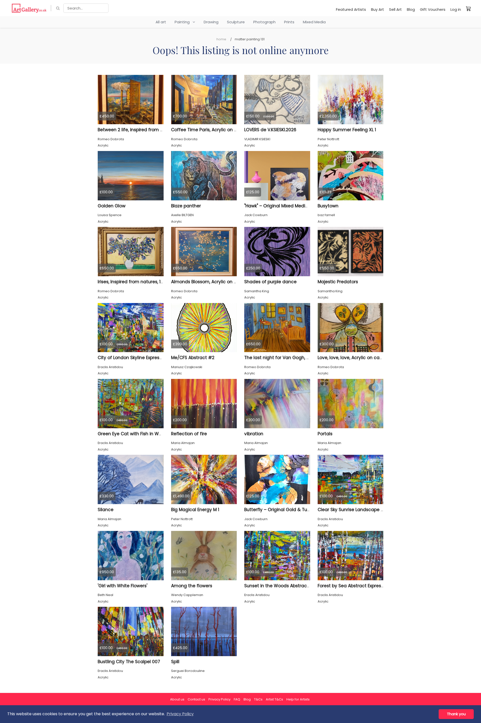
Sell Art (395, 9)
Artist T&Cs (274, 699)
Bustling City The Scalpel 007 (129, 662)
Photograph (264, 22)
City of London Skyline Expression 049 (138, 358)
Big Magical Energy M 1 (195, 510)
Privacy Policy (219, 699)
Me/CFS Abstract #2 (192, 358)
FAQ (237, 699)
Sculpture (236, 22)
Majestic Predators (338, 282)
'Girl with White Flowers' (122, 586)
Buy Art (377, 9)
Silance (105, 510)
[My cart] (468, 9)
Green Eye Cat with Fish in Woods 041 (138, 434)
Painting (184, 22)
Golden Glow (112, 206)
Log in (455, 9)
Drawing (211, 22)
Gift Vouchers (432, 9)
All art (161, 22)
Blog (411, 9)
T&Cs (258, 699)
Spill (175, 662)
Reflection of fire (189, 434)
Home (221, 39)
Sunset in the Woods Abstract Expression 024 (292, 586)
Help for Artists (298, 699)
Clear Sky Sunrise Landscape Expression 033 (365, 510)
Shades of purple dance (270, 282)
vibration (253, 434)
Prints (289, 22)
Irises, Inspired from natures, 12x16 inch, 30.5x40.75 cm (155, 282)
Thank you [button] (456, 713)
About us (177, 699)
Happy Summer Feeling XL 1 (347, 130)
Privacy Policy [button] (180, 714)
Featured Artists (351, 9)
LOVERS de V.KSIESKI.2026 (270, 130)
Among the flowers (191, 586)
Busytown (328, 206)
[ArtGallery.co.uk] (29, 8)
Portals (325, 434)
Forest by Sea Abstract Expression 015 (358, 586)
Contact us (196, 699)
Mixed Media (314, 22)
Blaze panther (186, 206)
